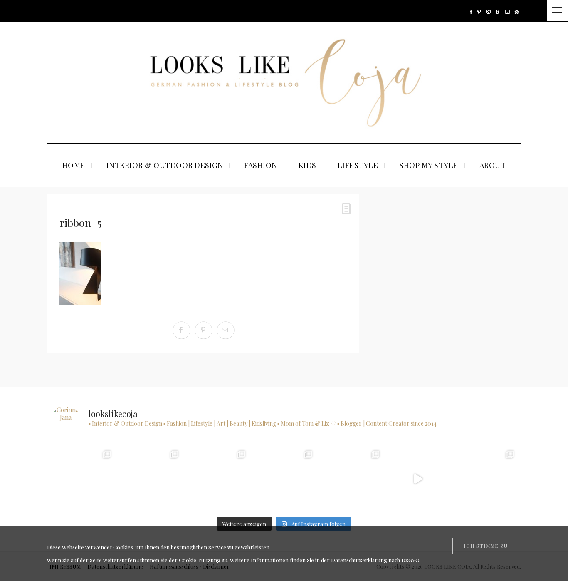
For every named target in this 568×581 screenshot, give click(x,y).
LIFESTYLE (358, 165)
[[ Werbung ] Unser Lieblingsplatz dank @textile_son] (418, 478)
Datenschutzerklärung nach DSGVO (375, 560)
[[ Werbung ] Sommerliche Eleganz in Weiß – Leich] (350, 478)
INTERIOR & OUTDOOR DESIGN (164, 165)
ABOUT (492, 165)
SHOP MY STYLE (428, 165)
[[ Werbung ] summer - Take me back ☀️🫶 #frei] (149, 478)
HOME (73, 165)
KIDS (307, 165)
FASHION (260, 165)
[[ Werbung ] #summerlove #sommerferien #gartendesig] (283, 478)
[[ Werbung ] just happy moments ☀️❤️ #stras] (216, 478)
